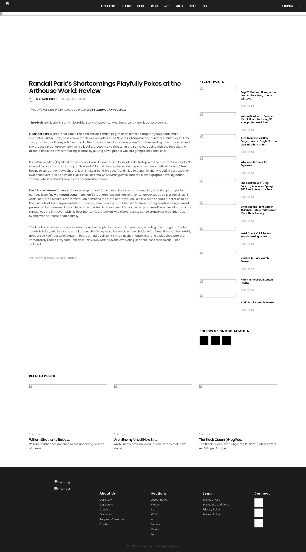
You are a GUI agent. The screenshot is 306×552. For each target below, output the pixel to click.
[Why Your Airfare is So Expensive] (218, 166)
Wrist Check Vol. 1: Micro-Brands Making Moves (256, 235)
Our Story (106, 499)
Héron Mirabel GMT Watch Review (257, 281)
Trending (287, 6)
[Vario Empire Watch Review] (218, 305)
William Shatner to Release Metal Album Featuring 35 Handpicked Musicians (257, 119)
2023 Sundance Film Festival (106, 110)
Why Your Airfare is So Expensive (254, 163)
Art (153, 519)
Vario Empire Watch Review (257, 302)
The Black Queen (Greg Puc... (221, 439)
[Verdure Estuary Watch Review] (218, 263)
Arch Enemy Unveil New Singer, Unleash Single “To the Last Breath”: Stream (259, 141)
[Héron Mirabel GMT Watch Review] (218, 284)
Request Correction (113, 519)
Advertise (106, 514)
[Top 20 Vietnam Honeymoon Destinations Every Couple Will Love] (218, 99)
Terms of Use (211, 499)
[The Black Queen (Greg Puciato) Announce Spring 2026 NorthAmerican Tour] (218, 189)
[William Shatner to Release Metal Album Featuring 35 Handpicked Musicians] (218, 122)
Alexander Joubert (46, 99)
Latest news (159, 499)
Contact (105, 524)
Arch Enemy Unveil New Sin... (135, 439)
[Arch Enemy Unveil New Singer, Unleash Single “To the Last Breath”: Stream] (218, 144)
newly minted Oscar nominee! (71, 195)
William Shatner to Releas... (49, 439)
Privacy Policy (212, 509)
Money (155, 524)
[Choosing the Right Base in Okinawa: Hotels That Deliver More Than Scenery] (218, 213)
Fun (153, 534)
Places (155, 504)
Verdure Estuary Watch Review (255, 259)
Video (155, 529)
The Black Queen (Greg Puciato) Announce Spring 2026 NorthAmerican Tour (257, 186)
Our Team (106, 504)
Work (154, 514)
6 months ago (248, 106)
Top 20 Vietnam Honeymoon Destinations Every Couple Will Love (258, 95)
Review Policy (212, 514)
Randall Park (41, 134)
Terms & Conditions (216, 504)
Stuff (154, 509)
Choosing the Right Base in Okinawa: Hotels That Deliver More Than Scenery (258, 210)
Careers (105, 509)
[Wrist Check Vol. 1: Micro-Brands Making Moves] (218, 238)
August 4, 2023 (69, 99)
